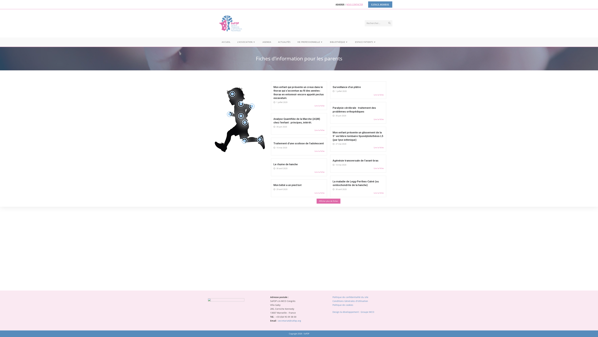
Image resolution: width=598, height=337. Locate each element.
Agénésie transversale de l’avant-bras (355, 160)
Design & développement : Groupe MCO (353, 311)
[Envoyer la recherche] (389, 23)
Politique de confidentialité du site (350, 297)
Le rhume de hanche (285, 164)
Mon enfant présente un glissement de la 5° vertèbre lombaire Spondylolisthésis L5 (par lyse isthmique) (358, 136)
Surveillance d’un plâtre (347, 87)
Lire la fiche (320, 105)
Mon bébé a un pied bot (287, 185)
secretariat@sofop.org (289, 320)
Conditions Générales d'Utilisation (350, 301)
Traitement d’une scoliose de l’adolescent (298, 143)
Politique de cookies (342, 304)
